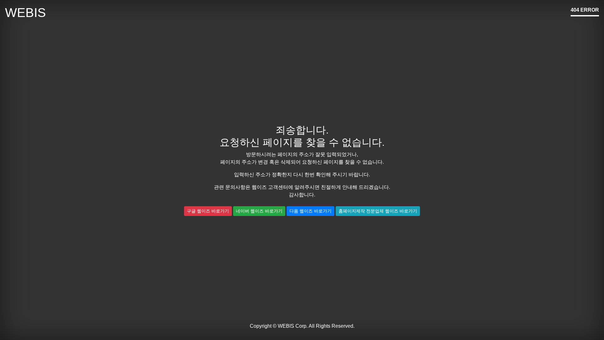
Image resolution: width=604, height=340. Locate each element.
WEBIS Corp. (293, 326)
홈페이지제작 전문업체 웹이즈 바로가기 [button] (377, 210)
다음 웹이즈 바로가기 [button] (310, 210)
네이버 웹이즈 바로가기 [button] (259, 210)
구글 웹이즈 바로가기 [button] (208, 210)
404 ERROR (585, 10)
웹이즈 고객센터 (270, 187)
